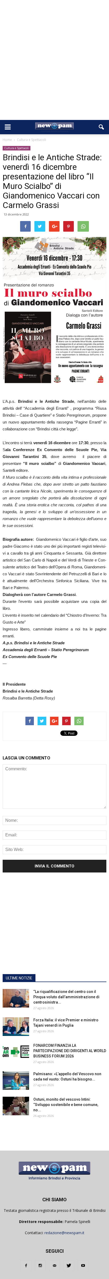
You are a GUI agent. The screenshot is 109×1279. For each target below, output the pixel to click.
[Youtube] (83, 1265)
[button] (101, 127)
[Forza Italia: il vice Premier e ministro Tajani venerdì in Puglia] (16, 1026)
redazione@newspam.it (64, 1232)
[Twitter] (68, 1265)
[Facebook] (26, 1265)
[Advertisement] (54, 62)
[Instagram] (40, 1265)
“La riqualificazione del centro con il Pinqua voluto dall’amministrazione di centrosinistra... (66, 997)
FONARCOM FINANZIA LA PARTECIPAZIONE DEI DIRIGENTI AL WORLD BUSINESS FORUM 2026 (69, 1050)
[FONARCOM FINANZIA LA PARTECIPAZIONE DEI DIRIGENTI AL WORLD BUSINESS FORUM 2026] (16, 1052)
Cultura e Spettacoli (16, 148)
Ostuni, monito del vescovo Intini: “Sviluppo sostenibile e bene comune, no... (65, 1104)
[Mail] (54, 1265)
